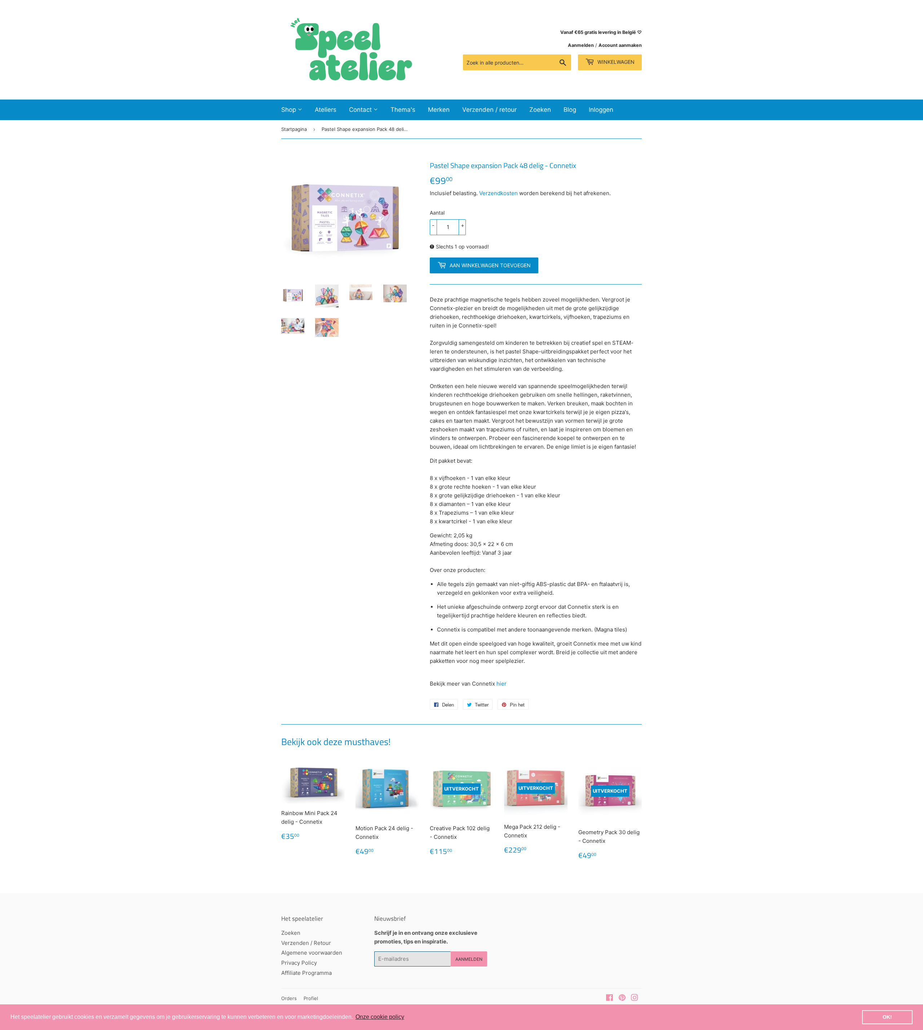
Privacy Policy (299, 962)
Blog (570, 109)
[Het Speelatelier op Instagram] (634, 998)
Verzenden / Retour (306, 942)
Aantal (437, 213)
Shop (289, 109)
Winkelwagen (615, 62)
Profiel (311, 998)
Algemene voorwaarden (311, 952)
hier (501, 683)
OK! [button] (887, 1017)
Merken (439, 109)
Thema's (402, 109)
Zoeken (540, 109)
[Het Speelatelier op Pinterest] (622, 998)
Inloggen (601, 109)
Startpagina (294, 129)
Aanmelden (581, 45)
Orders (289, 998)
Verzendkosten (498, 193)
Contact (361, 109)
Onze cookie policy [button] (379, 1017)
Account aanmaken (620, 45)
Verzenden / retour (489, 109)
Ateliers (325, 109)
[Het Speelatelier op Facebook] (609, 998)
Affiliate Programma (306, 972)
